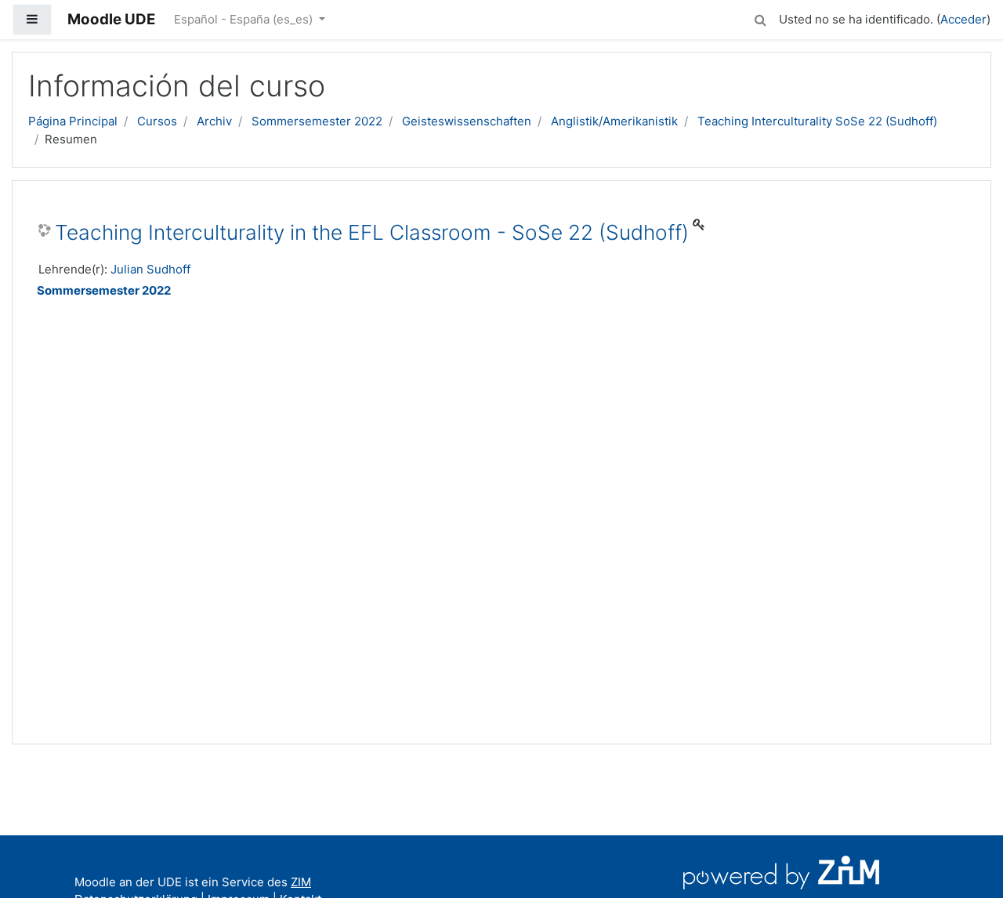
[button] (760, 17)
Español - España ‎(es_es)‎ (245, 19)
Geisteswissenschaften (466, 121)
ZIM (301, 881)
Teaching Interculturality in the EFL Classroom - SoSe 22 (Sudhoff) (372, 232)
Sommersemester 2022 (317, 121)
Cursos (157, 121)
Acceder (963, 19)
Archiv (214, 121)
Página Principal (73, 121)
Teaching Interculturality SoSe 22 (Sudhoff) (817, 121)
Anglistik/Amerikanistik (614, 121)
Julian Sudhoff (150, 269)
